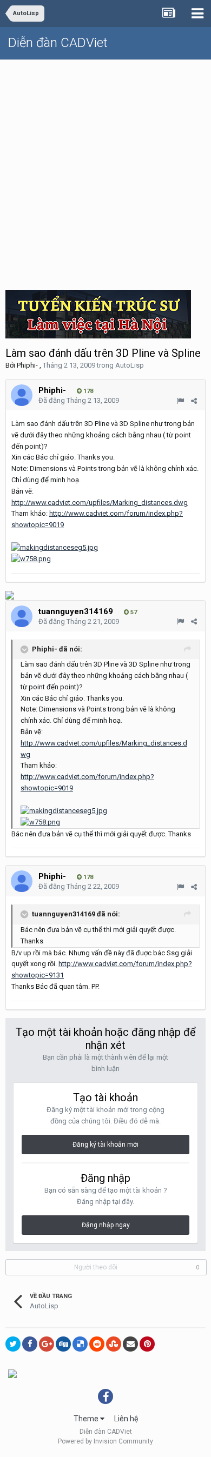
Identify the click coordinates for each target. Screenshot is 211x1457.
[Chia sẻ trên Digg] (63, 1344)
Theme (87, 1418)
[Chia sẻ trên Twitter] (13, 1344)
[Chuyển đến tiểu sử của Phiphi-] (21, 395)
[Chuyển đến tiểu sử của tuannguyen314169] (21, 616)
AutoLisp (129, 365)
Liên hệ (126, 1418)
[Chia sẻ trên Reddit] (96, 1344)
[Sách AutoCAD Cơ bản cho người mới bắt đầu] (9, 595)
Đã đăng (78, 400)
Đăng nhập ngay (106, 1225)
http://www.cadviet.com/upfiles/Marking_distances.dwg (99, 502)
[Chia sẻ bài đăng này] (194, 401)
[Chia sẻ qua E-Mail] (130, 1344)
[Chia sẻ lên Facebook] (29, 1344)
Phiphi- (27, 365)
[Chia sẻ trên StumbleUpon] (113, 1344)
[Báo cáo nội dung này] (180, 401)
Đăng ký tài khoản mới (105, 1144)
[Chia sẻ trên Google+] (46, 1344)
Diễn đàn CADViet (58, 42)
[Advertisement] (105, 170)
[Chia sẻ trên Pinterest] (147, 1344)
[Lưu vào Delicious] (80, 1344)
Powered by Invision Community (105, 1441)
